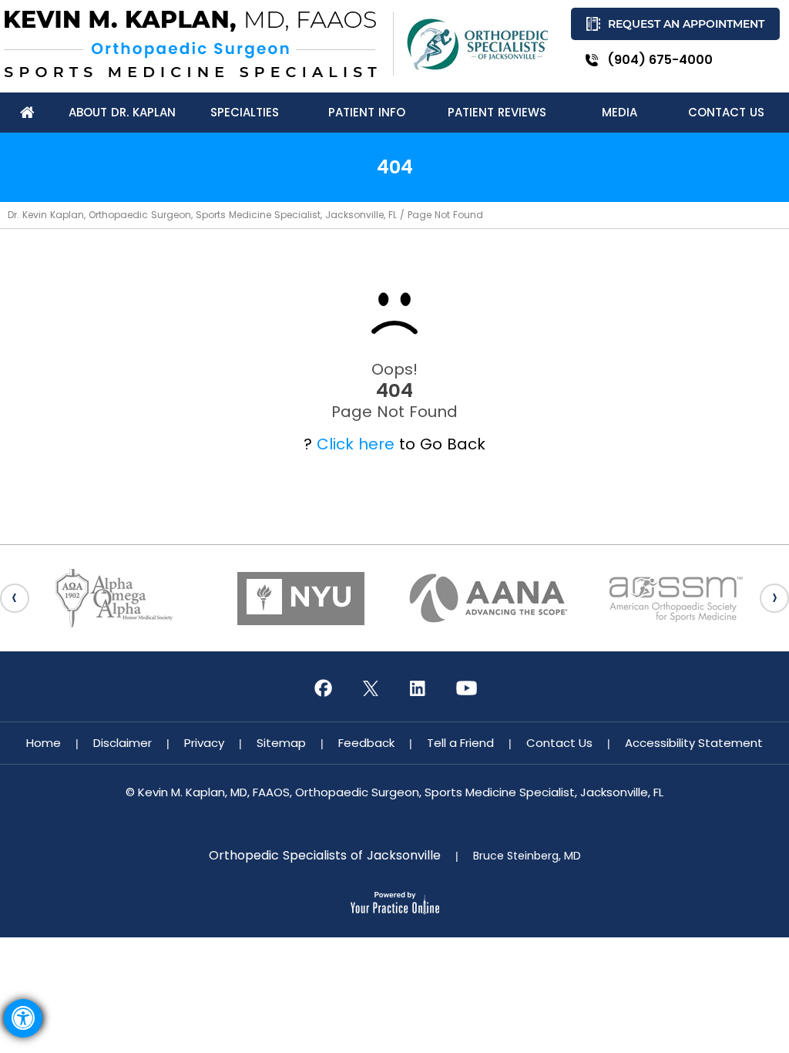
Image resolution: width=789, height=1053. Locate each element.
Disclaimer (122, 743)
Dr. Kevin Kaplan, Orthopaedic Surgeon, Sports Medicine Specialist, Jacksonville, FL (202, 214)
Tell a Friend (460, 743)
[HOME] (27, 113)
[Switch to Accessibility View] (23, 1018)
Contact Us (559, 743)
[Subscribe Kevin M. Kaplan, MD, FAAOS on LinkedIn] (418, 688)
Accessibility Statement (694, 743)
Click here (355, 444)
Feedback (366, 743)
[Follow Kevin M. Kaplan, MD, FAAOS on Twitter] (370, 688)
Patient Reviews (497, 112)
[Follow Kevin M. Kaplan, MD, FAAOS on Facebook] (323, 688)
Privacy (204, 743)
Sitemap (281, 743)
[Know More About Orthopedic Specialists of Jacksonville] (478, 44)
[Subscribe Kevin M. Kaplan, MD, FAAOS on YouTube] (466, 688)
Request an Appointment (686, 24)
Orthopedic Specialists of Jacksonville (325, 855)
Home (43, 743)
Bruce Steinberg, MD (527, 855)
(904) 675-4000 (660, 60)
